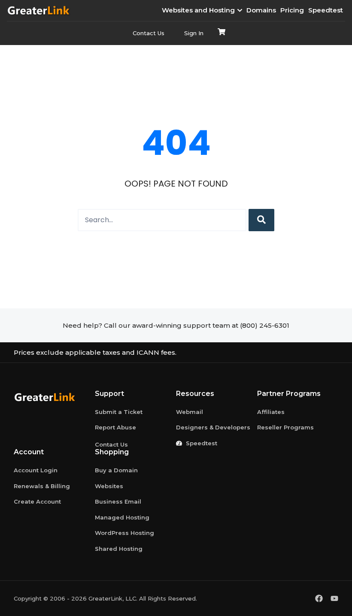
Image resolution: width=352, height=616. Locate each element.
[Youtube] (334, 598)
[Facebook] (319, 598)
